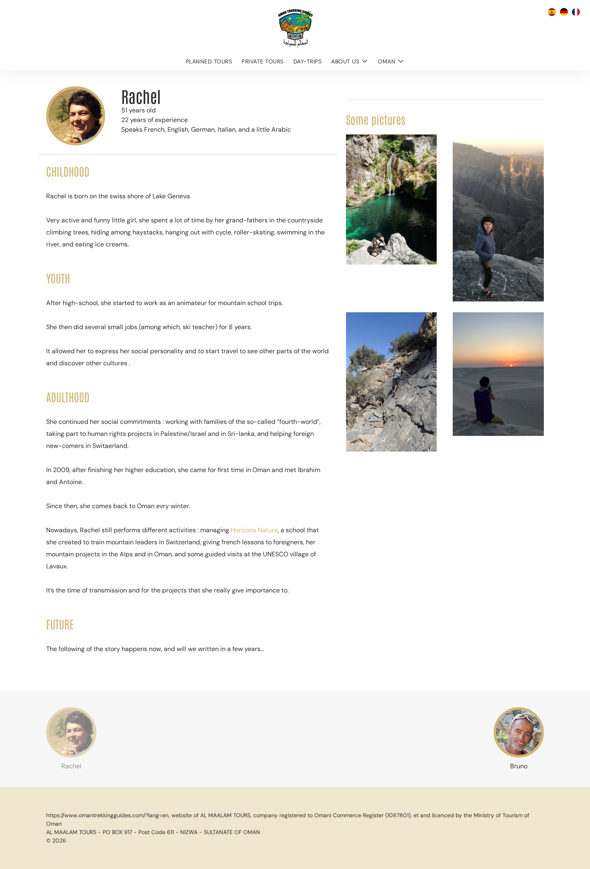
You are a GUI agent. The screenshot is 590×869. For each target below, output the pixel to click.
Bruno (518, 766)
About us (345, 61)
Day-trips (307, 61)
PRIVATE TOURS (263, 61)
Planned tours (209, 61)
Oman (386, 61)
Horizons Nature (254, 530)
